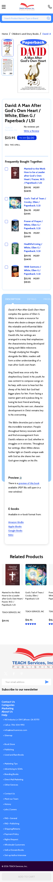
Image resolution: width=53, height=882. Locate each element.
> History (7, 804)
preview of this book (29, 483)
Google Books (15, 530)
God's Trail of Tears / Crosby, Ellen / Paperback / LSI (35, 202)
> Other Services (10, 784)
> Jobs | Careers (10, 809)
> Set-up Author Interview (14, 855)
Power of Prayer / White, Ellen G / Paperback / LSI (33, 225)
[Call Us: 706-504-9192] (50, 7)
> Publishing (8, 749)
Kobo (10, 534)
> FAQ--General (10, 818)
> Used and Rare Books (13, 754)
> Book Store (9, 744)
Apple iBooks (15, 526)
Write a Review (31, 131)
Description (12, 299)
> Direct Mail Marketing (13, 779)
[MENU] (4, 7)
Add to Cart (26, 876)
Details (31, 299)
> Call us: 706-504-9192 (13, 725)
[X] (6, 673)
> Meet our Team (10, 799)
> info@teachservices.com (15, 730)
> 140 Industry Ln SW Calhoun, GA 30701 (21, 719)
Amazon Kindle (16, 522)
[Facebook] (14, 673)
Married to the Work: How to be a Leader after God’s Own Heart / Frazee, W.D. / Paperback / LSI (35, 175)
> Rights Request (10, 839)
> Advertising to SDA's (13, 769)
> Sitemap (7, 735)
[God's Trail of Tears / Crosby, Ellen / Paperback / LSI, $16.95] (36, 574)
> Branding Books (11, 774)
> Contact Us (9, 793)
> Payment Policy (11, 834)
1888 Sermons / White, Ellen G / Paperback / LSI (32, 270)
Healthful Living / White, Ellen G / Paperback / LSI (33, 247)
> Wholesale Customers (14, 844)
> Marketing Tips (10, 763)
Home (5, 33)
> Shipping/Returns (11, 829)
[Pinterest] (22, 673)
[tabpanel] (12, 599)
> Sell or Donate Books (13, 850)
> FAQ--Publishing (11, 823)
